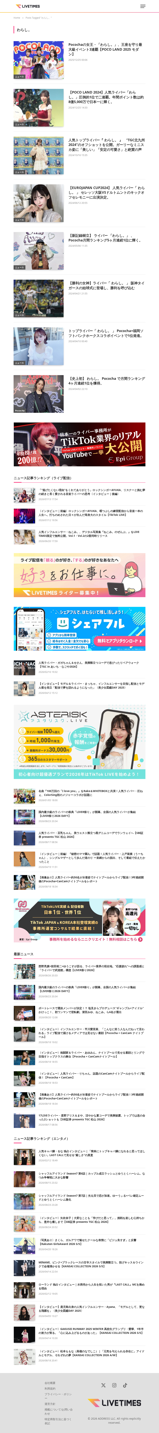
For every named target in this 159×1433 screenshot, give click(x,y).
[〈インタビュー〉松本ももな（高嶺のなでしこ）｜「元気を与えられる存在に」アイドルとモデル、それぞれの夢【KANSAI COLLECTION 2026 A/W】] (24, 1357)
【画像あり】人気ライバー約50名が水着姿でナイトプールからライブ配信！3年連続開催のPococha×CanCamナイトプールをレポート (91, 879)
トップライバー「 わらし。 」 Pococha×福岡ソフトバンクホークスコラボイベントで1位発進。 (106, 333)
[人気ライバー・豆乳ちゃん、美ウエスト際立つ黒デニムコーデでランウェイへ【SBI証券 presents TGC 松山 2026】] (24, 838)
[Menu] (142, 6)
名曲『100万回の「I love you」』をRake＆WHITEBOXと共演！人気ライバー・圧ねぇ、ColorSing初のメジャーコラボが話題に (91, 793)
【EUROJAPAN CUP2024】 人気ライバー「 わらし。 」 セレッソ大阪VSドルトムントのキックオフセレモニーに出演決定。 (106, 192)
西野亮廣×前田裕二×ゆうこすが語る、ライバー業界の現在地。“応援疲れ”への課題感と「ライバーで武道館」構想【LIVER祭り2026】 (91, 968)
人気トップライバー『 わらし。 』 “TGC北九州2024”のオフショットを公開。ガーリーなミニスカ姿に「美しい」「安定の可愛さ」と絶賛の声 (106, 145)
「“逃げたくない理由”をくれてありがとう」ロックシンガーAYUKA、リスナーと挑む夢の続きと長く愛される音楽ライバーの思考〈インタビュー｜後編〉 (92, 492)
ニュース (19, 76)
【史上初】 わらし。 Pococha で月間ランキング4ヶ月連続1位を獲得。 (106, 380)
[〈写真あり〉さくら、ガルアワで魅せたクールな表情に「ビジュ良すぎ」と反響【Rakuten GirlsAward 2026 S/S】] (24, 1246)
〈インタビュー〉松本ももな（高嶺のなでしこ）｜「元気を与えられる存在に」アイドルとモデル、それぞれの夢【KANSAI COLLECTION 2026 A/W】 (91, 1353)
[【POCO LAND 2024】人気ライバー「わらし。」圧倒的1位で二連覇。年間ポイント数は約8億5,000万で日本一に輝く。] (39, 108)
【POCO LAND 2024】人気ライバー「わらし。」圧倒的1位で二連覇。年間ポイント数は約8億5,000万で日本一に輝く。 (106, 97)
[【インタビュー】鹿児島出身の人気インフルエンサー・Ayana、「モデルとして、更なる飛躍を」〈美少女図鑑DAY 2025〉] (24, 1313)
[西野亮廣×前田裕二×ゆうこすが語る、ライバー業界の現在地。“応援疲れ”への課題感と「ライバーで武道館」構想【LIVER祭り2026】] (24, 971)
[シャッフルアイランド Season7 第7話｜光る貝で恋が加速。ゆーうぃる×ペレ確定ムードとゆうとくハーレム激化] (24, 1201)
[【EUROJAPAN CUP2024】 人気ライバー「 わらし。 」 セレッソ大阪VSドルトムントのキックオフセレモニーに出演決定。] (39, 203)
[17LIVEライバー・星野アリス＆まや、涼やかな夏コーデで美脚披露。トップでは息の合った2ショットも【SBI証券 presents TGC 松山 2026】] (24, 1120)
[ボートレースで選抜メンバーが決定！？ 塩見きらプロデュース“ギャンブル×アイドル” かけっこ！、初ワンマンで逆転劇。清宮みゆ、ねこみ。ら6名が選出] (24, 1013)
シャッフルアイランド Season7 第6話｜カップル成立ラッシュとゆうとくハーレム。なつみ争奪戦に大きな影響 (92, 1175)
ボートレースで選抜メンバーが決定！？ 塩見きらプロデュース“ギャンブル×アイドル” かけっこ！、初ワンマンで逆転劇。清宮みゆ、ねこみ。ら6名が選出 (91, 1010)
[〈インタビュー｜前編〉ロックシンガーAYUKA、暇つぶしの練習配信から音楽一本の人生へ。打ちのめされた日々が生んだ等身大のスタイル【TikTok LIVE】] (24, 516)
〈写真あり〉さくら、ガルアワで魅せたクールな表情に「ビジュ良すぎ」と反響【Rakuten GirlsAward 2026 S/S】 (87, 1242)
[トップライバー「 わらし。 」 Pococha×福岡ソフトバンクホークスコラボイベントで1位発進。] (39, 346)
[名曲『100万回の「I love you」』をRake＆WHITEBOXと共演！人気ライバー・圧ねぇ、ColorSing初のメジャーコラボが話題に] (24, 796)
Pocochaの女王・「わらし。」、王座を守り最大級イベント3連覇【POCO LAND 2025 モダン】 (105, 49)
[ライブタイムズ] (28, 6)
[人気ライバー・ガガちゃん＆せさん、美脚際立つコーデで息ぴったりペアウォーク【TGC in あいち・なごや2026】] (24, 667)
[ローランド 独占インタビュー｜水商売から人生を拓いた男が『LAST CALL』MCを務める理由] (24, 1290)
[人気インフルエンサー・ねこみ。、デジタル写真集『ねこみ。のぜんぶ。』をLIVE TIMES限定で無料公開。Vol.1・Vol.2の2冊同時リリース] (24, 537)
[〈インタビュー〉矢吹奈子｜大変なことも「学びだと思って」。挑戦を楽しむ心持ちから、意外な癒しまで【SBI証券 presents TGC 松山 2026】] (24, 1224)
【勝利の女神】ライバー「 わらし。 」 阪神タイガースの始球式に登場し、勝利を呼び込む (106, 285)
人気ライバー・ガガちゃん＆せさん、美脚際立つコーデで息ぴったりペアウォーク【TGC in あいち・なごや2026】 (89, 664)
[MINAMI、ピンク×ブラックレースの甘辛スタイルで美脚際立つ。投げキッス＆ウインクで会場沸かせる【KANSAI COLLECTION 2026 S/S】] (24, 1268)
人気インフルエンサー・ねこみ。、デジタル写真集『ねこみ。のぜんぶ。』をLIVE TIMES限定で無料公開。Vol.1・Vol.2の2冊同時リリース (89, 534)
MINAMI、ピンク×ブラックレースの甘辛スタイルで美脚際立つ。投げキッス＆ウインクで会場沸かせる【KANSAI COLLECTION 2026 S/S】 (91, 1264)
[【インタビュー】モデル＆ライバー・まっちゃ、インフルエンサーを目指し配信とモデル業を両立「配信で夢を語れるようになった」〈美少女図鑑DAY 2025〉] (24, 688)
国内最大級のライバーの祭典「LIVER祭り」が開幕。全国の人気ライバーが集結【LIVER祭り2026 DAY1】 (87, 814)
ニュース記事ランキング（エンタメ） (42, 1138)
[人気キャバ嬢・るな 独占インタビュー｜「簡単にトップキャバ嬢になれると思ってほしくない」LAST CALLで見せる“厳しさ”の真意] (24, 1157)
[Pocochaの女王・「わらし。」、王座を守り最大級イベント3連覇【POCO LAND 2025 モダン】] (39, 60)
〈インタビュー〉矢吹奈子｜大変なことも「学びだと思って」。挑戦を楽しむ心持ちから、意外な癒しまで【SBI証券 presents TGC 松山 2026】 (91, 1220)
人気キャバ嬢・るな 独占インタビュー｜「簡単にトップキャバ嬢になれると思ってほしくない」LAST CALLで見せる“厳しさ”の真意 (92, 1153)
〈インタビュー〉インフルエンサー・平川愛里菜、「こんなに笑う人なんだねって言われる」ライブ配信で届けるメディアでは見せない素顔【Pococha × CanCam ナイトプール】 (91, 1033)
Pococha (20, 410)
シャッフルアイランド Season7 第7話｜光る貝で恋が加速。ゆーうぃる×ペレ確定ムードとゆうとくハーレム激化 (91, 1197)
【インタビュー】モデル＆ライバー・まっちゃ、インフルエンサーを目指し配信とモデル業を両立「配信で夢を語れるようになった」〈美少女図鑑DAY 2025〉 (91, 685)
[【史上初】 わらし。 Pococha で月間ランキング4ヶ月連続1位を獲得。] (39, 394)
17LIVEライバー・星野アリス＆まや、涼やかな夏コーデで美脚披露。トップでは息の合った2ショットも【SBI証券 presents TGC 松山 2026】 (92, 1117)
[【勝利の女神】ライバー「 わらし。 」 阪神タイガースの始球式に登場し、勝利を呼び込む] (39, 298)
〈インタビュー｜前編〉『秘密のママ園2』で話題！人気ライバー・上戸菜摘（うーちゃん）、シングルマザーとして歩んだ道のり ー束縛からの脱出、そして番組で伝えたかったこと (92, 857)
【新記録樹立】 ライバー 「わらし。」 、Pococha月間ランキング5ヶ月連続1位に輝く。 (105, 237)
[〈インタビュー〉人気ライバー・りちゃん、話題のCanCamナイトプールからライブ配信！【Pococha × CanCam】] (24, 1078)
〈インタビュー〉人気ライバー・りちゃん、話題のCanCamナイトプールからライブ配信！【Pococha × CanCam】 (92, 1075)
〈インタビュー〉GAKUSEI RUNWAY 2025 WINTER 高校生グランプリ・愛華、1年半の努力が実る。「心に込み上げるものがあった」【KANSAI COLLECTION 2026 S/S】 (91, 1331)
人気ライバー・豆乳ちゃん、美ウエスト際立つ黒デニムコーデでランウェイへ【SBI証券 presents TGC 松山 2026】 (91, 835)
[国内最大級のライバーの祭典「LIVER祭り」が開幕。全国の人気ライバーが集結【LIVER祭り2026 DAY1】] (24, 817)
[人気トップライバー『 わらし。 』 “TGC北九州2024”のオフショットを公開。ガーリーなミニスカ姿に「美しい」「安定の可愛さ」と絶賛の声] (39, 155)
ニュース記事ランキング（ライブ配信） (43, 478)
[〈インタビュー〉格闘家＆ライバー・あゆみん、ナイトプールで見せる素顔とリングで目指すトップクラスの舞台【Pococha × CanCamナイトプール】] (24, 1057)
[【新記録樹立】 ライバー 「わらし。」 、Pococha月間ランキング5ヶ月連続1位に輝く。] (39, 251)
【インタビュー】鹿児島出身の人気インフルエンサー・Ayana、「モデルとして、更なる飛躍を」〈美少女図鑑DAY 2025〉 (92, 1308)
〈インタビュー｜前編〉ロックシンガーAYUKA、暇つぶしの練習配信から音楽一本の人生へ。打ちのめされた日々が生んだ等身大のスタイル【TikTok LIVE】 (91, 513)
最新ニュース (24, 954)
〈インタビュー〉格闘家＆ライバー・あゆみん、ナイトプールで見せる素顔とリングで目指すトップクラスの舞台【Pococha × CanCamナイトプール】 (91, 1054)
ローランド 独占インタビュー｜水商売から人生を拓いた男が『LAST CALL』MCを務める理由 (92, 1286)
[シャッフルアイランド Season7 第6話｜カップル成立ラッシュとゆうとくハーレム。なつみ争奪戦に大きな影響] (24, 1179)
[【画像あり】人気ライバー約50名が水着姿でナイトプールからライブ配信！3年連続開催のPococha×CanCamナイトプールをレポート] (24, 882)
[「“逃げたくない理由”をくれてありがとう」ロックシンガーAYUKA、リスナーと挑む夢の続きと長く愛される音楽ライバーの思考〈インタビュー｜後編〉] (24, 495)
